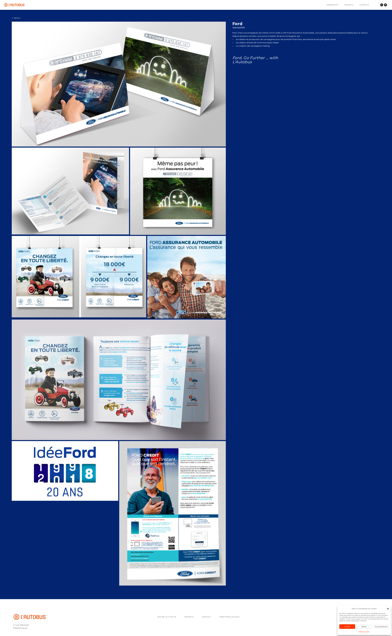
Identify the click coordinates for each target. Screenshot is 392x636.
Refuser (364, 626)
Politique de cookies (364, 631)
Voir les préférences (381, 626)
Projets (189, 617)
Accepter (347, 626)
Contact (364, 5)
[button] (388, 609)
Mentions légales (229, 617)
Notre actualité (167, 617)
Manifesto (332, 5)
